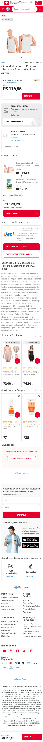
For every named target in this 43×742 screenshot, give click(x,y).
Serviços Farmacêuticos (31, 606)
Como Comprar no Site (9, 621)
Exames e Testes (29, 603)
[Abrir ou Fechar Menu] (3, 9)
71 (7, 437)
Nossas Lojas (6, 606)
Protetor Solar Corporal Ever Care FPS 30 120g (31, 426)
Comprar (28, 96)
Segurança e (29, 618)
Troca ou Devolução (8, 633)
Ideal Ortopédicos (10, 83)
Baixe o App (38, 3)
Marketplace (5, 636)
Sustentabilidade (7, 609)
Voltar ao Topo (20, 679)
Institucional (7, 594)
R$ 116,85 (22, 172)
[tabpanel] (21, 38)
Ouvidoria (4, 604)
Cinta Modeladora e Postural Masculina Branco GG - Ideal (27, 164)
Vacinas (26, 600)
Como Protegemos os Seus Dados (31, 632)
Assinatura (27, 612)
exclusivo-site (7, 19)
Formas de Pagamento (9, 624)
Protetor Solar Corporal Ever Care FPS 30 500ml (11, 427)
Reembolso (5, 630)
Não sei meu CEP (17, 140)
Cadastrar (21, 515)
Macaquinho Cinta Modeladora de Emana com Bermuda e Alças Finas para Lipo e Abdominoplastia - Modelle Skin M (11, 373)
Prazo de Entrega (7, 627)
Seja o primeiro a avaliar (21, 459)
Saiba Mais (15, 115)
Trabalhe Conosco (7, 601)
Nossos (27, 595)
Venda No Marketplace (9, 598)
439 (28, 383)
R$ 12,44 (21, 189)
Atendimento (7, 617)
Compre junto (12, 213)
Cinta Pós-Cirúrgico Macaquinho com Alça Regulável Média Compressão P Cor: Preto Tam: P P (31, 373)
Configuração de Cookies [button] (32, 636)
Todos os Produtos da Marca (19, 254)
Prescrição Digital (29, 609)
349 (8, 383)
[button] (21, 38)
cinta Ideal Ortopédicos (16, 247)
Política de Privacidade (31, 624)
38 (27, 437)
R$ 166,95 (19, 170)
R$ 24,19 (19, 186)
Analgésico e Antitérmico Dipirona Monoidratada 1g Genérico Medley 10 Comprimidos (26, 180)
